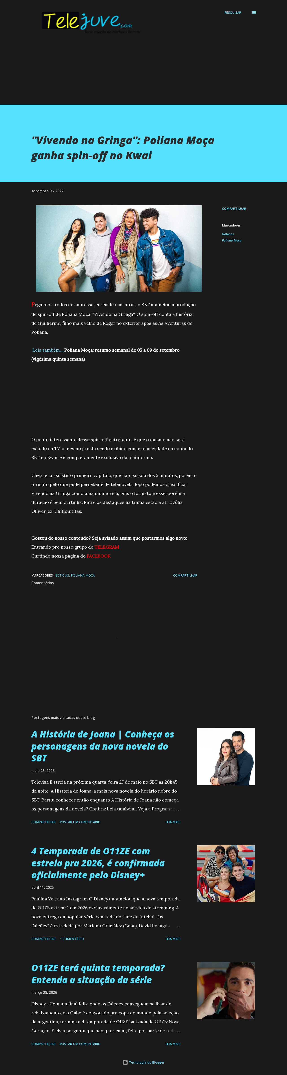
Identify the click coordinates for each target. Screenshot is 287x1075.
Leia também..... (47, 350)
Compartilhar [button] (234, 208)
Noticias (228, 234)
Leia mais (172, 822)
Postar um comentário (80, 822)
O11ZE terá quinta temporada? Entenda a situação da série (98, 974)
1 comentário (72, 939)
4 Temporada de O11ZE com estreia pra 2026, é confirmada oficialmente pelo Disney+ (98, 863)
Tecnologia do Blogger (146, 1062)
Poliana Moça (231, 240)
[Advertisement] (134, 73)
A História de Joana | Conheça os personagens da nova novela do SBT (102, 746)
